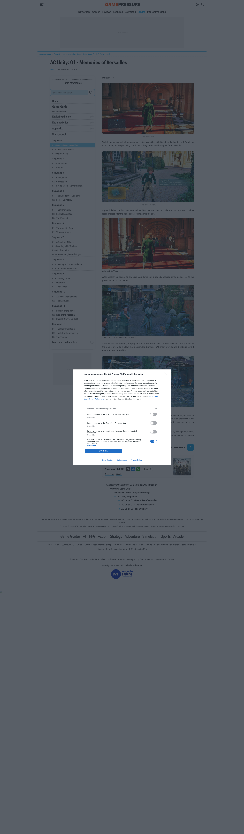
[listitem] (122, 408)
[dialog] (122, 417)
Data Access (122, 460)
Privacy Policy (136, 460)
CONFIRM (103, 451)
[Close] (166, 374)
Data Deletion (107, 460)
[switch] (153, 414)
